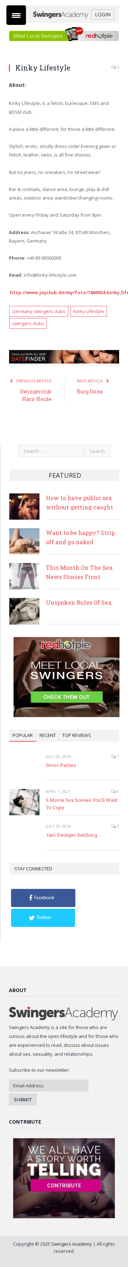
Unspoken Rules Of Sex (79, 602)
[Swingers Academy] (64, 14)
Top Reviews (76, 735)
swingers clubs (28, 323)
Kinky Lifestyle (88, 311)
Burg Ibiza (89, 391)
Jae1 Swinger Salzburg (71, 835)
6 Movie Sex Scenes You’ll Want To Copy (81, 804)
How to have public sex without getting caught (79, 502)
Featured (65, 475)
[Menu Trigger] (16, 15)
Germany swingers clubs (38, 311)
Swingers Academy (71, 1244)
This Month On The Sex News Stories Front (79, 572)
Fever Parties (61, 765)
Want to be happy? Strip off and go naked (80, 537)
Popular (22, 735)
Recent (47, 735)
